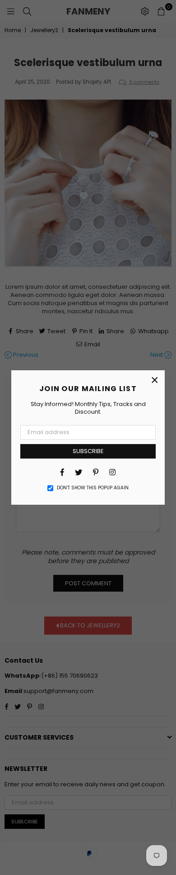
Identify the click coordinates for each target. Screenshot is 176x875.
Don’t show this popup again (93, 488)
